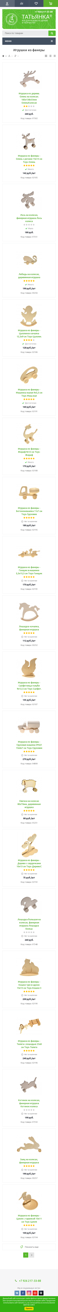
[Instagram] (29, 1293)
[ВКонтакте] (17, 1293)
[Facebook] (23, 1293)
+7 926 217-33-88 (44, 12)
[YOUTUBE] (35, 1293)
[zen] (41, 1293)
